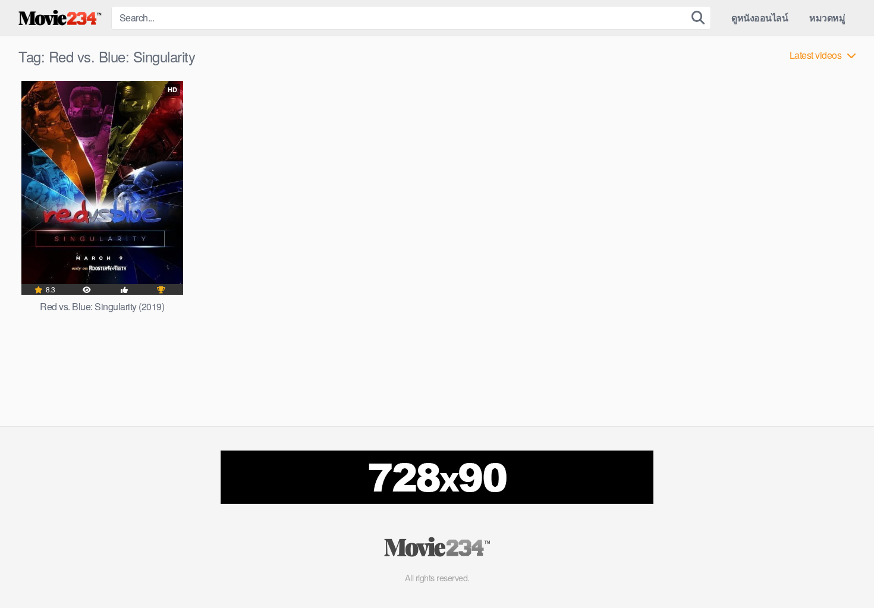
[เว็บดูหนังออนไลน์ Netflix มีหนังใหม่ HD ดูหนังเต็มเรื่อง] (60, 17)
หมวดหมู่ (827, 17)
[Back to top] (841, 570)
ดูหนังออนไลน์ (759, 17)
